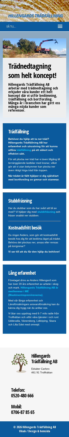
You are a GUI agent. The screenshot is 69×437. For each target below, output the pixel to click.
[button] (7, 48)
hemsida (45, 431)
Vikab (22, 431)
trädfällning (24, 149)
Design (32, 431)
